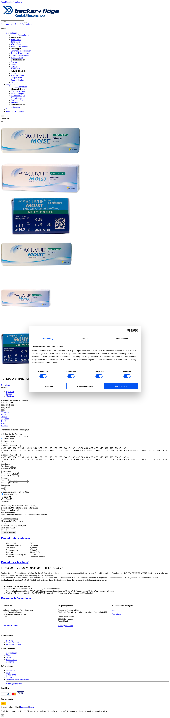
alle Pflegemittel (21, 87)
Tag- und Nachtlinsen (19, 46)
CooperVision (16, 78)
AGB (8, 672)
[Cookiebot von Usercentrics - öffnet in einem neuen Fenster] (127, 330)
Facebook (24, 707)
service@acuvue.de (65, 626)
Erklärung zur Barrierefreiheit (17, 679)
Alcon (13, 73)
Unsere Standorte (13, 642)
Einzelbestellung (10, 494)
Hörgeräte (10, 662)
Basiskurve (5, 464)
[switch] (71, 376)
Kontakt (9, 677)
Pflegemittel (10, 84)
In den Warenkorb (8, 532)
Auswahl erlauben (85, 386)
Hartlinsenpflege (17, 100)
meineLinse (15, 69)
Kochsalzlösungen (18, 96)
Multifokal (10, 396)
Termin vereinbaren (13, 644)
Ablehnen (49, 386)
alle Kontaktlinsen (22, 35)
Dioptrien (4, 443)
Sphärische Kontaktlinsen (21, 51)
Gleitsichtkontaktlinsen (20, 55)
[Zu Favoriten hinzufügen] (2, 121)
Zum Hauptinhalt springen (11, 2)
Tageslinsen (15, 42)
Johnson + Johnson (18, 80)
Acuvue (14, 62)
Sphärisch (10, 392)
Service (9, 109)
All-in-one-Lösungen (19, 91)
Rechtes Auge (9, 441)
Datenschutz (11, 675)
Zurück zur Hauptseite (15, 111)
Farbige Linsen (17, 57)
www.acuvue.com (10, 625)
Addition (4, 478)
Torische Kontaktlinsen (20, 53)
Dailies (13, 64)
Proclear (14, 66)
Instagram (33, 707)
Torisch (9, 394)
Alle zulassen (121, 386)
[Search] (26, 22)
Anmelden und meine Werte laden (14, 436)
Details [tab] (85, 338)
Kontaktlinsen (11, 33)
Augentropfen (16, 98)
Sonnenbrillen (11, 660)
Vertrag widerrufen (14, 684)
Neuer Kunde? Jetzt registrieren (22, 24)
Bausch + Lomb (17, 75)
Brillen (8, 657)
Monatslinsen (16, 40)
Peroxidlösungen (17, 93)
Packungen (5, 485)
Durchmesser (6, 471)
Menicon (14, 82)
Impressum (10, 670)
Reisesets (14, 102)
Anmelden (5, 24)
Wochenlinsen (16, 44)
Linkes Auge (9, 439)
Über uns (9, 640)
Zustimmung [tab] (47, 338)
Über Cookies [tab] (122, 338)
